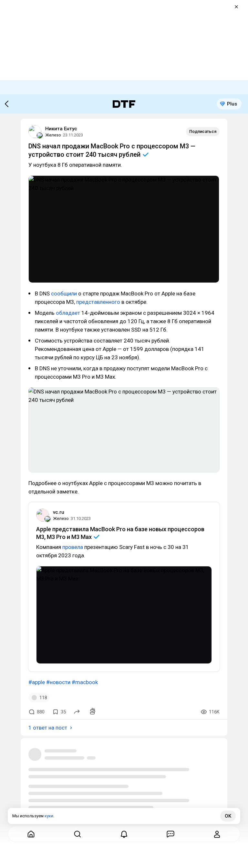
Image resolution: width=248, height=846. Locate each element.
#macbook (85, 682)
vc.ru (58, 512)
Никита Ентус (61, 129)
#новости (58, 682)
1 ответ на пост (47, 727)
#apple (36, 682)
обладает (68, 313)
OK (228, 816)
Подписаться (202, 131)
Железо (53, 135)
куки (49, 815)
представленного (98, 302)
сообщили (64, 293)
